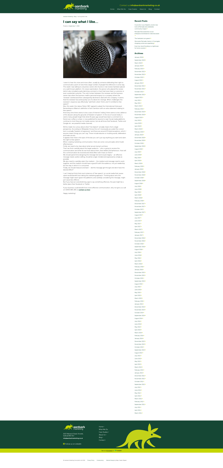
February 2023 (139, 68)
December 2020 (140, 112)
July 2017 (137, 218)
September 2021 (140, 94)
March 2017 (138, 229)
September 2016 (140, 246)
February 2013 (139, 370)
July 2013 (138, 356)
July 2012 (138, 387)
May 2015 (138, 292)
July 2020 (138, 120)
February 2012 (139, 401)
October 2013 (139, 347)
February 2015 (139, 301)
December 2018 (140, 172)
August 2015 (138, 284)
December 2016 (140, 238)
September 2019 (140, 146)
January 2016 (139, 269)
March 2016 (138, 264)
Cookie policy (100, 460)
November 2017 (140, 206)
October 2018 (139, 178)
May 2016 (138, 258)
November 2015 (140, 275)
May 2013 (138, 361)
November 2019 (140, 140)
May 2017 (137, 223)
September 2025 (140, 60)
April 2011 (138, 410)
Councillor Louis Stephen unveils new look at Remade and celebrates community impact (146, 27)
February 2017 (139, 232)
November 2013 (140, 344)
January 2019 (139, 169)
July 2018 (138, 186)
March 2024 (138, 63)
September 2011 (140, 404)
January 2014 (139, 338)
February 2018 (139, 201)
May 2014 (138, 327)
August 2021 (138, 97)
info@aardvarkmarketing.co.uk (145, 5)
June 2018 (138, 189)
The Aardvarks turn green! (142, 38)
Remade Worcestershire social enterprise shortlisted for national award (147, 32)
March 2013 (138, 367)
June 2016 (138, 255)
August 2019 (138, 149)
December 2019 (140, 137)
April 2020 (138, 126)
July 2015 (138, 287)
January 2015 (139, 304)
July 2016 (138, 252)
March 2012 (138, 398)
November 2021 (140, 89)
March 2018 (138, 198)
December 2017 (140, 203)
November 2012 (140, 378)
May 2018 (138, 192)
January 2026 (139, 57)
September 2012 (140, 384)
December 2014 (140, 307)
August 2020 (139, 117)
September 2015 (140, 281)
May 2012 (138, 393)
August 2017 (138, 215)
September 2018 (140, 180)
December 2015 (140, 272)
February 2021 (139, 109)
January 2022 (139, 83)
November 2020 (140, 114)
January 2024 (139, 66)
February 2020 (139, 132)
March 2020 (138, 129)
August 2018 (138, 183)
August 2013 (138, 353)
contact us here (84, 190)
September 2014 (140, 315)
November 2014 (140, 310)
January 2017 (139, 235)
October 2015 (139, 278)
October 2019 (139, 143)
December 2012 (140, 376)
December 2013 (140, 341)
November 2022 (140, 74)
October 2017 (139, 209)
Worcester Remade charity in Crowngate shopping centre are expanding (147, 42)
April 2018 (138, 195)
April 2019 (138, 160)
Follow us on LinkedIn (73, 444)
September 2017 (140, 212)
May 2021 (138, 103)
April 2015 (138, 295)
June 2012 (138, 390)
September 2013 (140, 350)
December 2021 (140, 86)
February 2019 (139, 166)
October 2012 (139, 381)
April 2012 (138, 396)
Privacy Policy (90, 460)
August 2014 (138, 318)
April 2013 (138, 364)
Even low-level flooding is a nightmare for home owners (147, 47)
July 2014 (138, 321)
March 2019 (138, 163)
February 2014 (139, 335)
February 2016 (139, 267)
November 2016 (140, 241)
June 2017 (138, 221)
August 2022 (138, 80)
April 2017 (138, 226)
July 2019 (138, 152)
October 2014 (139, 312)
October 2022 (139, 77)
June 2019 (138, 155)
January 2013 (139, 373)
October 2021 (139, 91)
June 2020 (138, 123)
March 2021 (138, 106)
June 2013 (138, 358)
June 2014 (138, 324)
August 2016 (138, 249)
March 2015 (138, 298)
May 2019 (138, 157)
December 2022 (140, 71)
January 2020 (139, 135)
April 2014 (138, 330)
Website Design (110, 460)
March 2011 (138, 413)
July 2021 (138, 100)
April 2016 (138, 261)
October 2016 (139, 244)
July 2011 (137, 407)
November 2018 (140, 175)
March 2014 (138, 333)
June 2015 (138, 289)
